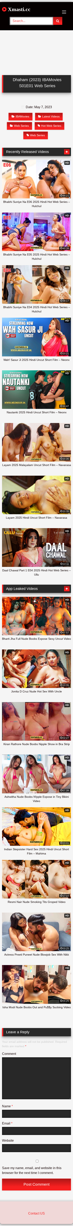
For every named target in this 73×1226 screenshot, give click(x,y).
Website (8, 1140)
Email (7, 1123)
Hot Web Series (51, 125)
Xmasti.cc (18, 9)
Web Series (21, 125)
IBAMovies (22, 116)
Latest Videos (51, 116)
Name (7, 1106)
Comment (9, 1053)
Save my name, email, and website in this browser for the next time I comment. (31, 1170)
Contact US (36, 1213)
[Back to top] (60, 1214)
